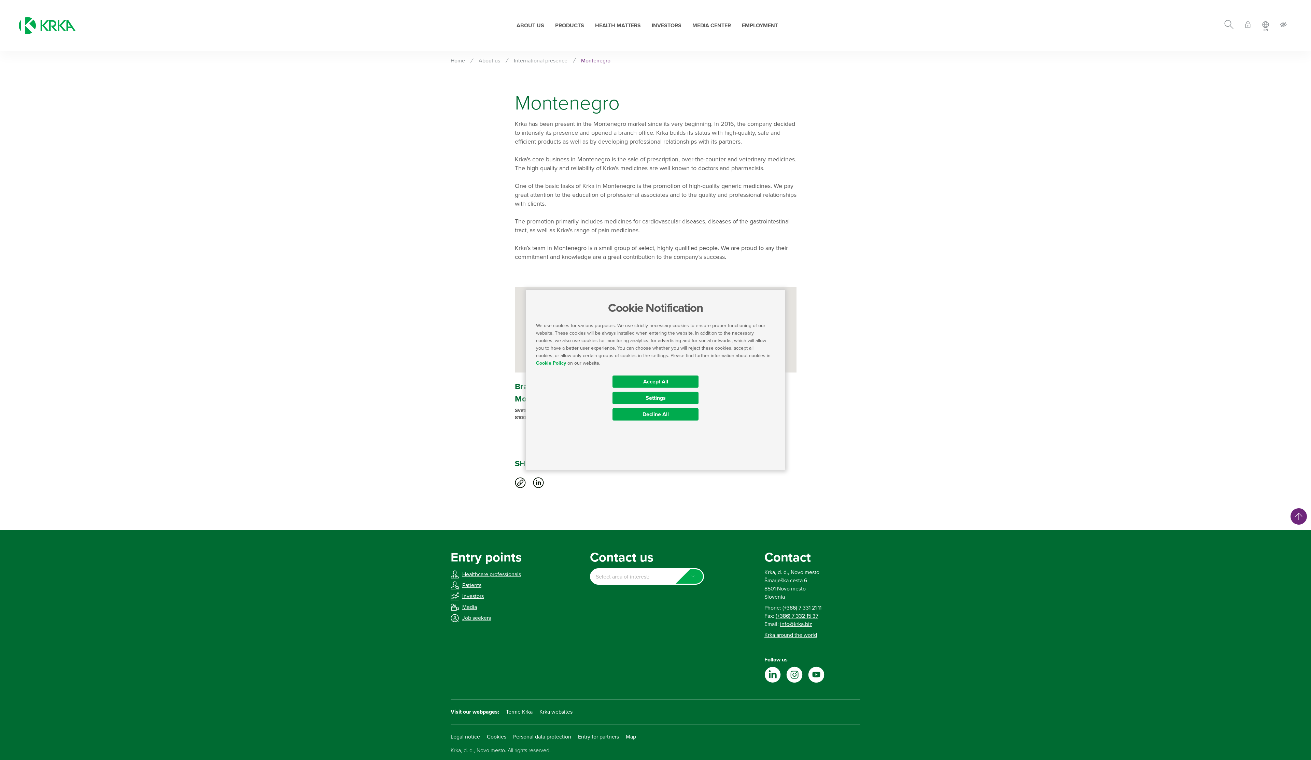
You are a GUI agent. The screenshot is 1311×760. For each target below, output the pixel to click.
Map (631, 736)
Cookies (496, 736)
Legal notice (465, 736)
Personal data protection (542, 736)
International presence (540, 60)
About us (530, 25)
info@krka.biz (796, 624)
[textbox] (646, 577)
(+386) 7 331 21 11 (802, 607)
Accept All (655, 381)
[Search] (1229, 25)
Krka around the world (790, 635)
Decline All (656, 414)
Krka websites (556, 711)
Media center (711, 25)
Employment (760, 25)
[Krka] (47, 25)
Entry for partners (598, 736)
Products (569, 25)
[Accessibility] (1283, 25)
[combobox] (647, 576)
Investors (666, 25)
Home (458, 60)
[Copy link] (520, 482)
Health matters (618, 25)
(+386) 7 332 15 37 (797, 616)
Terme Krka (519, 711)
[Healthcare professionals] (1247, 25)
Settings (656, 397)
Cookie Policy (551, 363)
